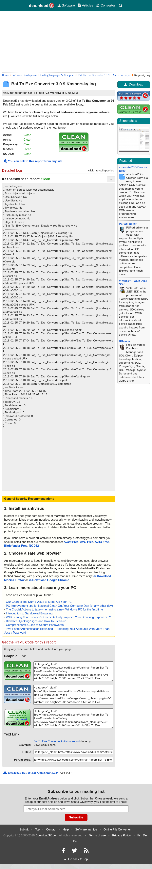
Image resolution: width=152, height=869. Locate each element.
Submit (23, 829)
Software (68, 5)
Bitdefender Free (15, 545)
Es (75, 841)
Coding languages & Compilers (57, 75)
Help (66, 829)
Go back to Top (78, 859)
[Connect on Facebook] (63, 851)
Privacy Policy (121, 835)
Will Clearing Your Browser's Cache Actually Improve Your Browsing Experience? (58, 617)
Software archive (86, 829)
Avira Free (102, 542)
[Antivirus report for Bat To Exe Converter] (73, 151)
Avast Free (71, 542)
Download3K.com (46, 835)
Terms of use (97, 835)
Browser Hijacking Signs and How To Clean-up (36, 621)
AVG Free (86, 542)
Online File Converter (117, 829)
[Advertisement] (76, 41)
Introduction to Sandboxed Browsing (29, 613)
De (145, 835)
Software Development (24, 75)
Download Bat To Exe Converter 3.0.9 (33, 772)
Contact (51, 829)
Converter (108, 5)
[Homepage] (42, 5)
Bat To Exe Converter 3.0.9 (93, 75)
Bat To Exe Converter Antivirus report (56, 741)
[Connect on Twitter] (74, 851)
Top (37, 829)
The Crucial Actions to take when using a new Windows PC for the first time (54, 609)
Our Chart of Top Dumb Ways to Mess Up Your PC (39, 601)
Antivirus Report (121, 75)
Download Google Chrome (50, 580)
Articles (87, 5)
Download (136, 84)
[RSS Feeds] (86, 851)
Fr (138, 835)
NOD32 (34, 545)
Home (5, 75)
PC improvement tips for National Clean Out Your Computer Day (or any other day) (59, 605)
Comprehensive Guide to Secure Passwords (35, 624)
